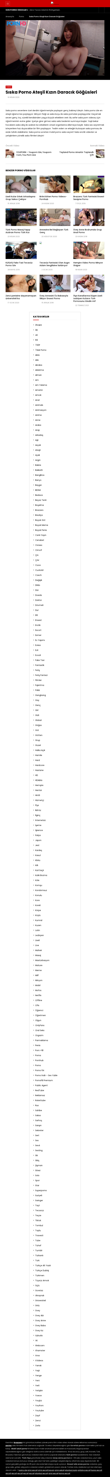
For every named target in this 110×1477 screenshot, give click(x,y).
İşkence (39, 830)
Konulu (38, 895)
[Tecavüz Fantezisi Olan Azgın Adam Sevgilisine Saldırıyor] (55, 250)
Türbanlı (39, 1255)
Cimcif (38, 550)
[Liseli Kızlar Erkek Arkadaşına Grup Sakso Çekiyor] (21, 184)
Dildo (37, 585)
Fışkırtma (39, 685)
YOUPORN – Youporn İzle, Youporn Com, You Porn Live (33, 153)
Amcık (38, 395)
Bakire (38, 465)
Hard (37, 760)
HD (36, 775)
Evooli (38, 655)
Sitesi (37, 1170)
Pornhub (39, 1060)
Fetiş (37, 670)
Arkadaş (39, 435)
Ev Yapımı (40, 640)
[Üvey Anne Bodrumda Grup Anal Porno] (88, 217)
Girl (36, 710)
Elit (36, 615)
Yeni (37, 1380)
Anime (38, 415)
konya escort (64, 1473)
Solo (37, 1175)
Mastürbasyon (42, 960)
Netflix (38, 995)
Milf (37, 975)
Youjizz (38, 1400)
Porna (38, 1055)
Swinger (39, 1200)
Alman (38, 375)
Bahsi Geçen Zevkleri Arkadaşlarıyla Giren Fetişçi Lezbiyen (45, 10)
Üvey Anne (40, 1320)
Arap (37, 430)
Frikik (37, 690)
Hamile (38, 755)
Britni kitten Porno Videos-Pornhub (53, 198)
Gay (37, 700)
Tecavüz (39, 1210)
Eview (38, 645)
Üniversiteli (40, 1300)
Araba (38, 425)
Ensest (38, 620)
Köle (37, 880)
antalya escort (84, 1470)
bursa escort (96, 1470)
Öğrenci (39, 1010)
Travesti (39, 1235)
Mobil (37, 985)
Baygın (38, 485)
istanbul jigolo (71, 1470)
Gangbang (40, 695)
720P (37, 345)
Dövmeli (39, 605)
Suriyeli (38, 1195)
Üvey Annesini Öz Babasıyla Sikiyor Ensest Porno (54, 297)
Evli (36, 650)
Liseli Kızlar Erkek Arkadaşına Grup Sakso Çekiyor (20, 198)
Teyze (38, 1215)
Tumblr (38, 1250)
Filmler (38, 680)
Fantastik (39, 665)
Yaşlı (37, 1370)
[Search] (100, 3)
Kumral (38, 920)
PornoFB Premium (44, 1080)
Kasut (38, 855)
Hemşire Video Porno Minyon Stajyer (88, 264)
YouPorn (39, 1405)
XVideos (39, 1360)
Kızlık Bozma (41, 875)
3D (36, 330)
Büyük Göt (40, 520)
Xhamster (40, 1350)
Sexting (39, 1150)
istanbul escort (41, 1473)
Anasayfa (10, 16)
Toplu (38, 1230)
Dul (36, 610)
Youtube (39, 1410)
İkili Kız (38, 810)
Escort (38, 630)
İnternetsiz (40, 820)
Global (38, 720)
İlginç (37, 815)
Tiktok (38, 1220)
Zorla (37, 1425)
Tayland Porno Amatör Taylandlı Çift (76, 153)
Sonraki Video (97, 145)
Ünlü (37, 1305)
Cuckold (39, 570)
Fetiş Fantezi (41, 675)
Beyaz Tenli (40, 500)
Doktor (38, 600)
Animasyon (40, 410)
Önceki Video (12, 145)
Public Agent (41, 1085)
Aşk (37, 440)
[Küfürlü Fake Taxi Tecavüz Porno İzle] (21, 250)
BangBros (39, 475)
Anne (37, 420)
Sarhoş (38, 1120)
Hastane (39, 770)
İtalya (38, 835)
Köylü (38, 915)
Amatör (39, 390)
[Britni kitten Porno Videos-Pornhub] (55, 184)
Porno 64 (39, 1070)
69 (36, 340)
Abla (37, 355)
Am (37, 380)
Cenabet (39, 540)
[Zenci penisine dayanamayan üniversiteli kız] (21, 283)
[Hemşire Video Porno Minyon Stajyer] (88, 250)
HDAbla (38, 780)
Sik (36, 1155)
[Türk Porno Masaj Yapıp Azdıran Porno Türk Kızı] (21, 217)
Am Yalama (41, 385)
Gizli (37, 715)
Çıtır (37, 560)
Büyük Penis (41, 530)
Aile (37, 360)
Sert (37, 1135)
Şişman (39, 1165)
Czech (38, 575)
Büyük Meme (41, 525)
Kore (37, 900)
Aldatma (39, 370)
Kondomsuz (41, 890)
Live (37, 945)
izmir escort (33, 1470)
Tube (37, 1240)
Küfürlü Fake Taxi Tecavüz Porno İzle (19, 264)
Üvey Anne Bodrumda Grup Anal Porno (87, 231)
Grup (37, 740)
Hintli (37, 795)
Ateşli (38, 450)
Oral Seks (39, 1030)
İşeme (38, 825)
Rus (37, 1105)
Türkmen (39, 1275)
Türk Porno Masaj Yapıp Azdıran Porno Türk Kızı (18, 231)
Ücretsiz (39, 1290)
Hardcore (39, 765)
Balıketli (39, 470)
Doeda (38, 595)
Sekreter (39, 1130)
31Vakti (38, 325)
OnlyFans (39, 1025)
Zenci (38, 1420)
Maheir (38, 950)
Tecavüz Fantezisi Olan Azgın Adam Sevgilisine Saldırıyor (55, 264)
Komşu (38, 885)
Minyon (38, 980)
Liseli (37, 940)
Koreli (38, 905)
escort (8, 1473)
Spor (37, 1180)
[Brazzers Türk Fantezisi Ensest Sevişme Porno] (88, 184)
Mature (38, 965)
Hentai (38, 790)
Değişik (38, 580)
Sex (37, 1140)
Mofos (38, 990)
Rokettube (40, 1100)
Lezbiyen (39, 935)
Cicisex (38, 545)
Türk (37, 1260)
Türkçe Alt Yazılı (43, 1265)
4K (36, 335)
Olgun (38, 1020)
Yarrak (38, 1365)
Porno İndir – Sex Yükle (46, 1075)
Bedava (39, 495)
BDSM (38, 490)
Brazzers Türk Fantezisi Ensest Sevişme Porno (88, 198)
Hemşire (39, 785)
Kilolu (37, 860)
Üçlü (37, 1285)
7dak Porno (40, 350)
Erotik (38, 625)
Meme (38, 970)
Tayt (37, 1205)
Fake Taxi (39, 660)
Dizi (37, 590)
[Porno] (55, 3)
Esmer (38, 635)
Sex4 (37, 1145)
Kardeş (38, 850)
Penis (37, 1045)
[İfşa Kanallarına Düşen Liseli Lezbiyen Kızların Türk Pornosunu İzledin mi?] (88, 283)
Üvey (37, 1310)
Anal (37, 400)
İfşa (37, 805)
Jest (37, 845)
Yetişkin (39, 1390)
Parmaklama (41, 1040)
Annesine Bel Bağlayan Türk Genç (54, 231)
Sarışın (38, 1125)
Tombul (39, 1225)
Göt (37, 730)
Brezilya (39, 515)
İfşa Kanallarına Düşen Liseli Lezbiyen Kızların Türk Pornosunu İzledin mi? (87, 298)
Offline (38, 1000)
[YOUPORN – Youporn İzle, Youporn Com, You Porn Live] (10, 153)
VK (36, 1340)
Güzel (38, 745)
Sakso (38, 1115)
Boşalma (39, 505)
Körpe (38, 910)
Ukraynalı (39, 1295)
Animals (39, 405)
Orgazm (39, 1035)
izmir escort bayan (46, 1470)
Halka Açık (40, 750)
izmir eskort (59, 1470)
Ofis (37, 1005)
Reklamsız (40, 1095)
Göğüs (38, 725)
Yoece (38, 1395)
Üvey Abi (39, 1315)
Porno (21, 16)
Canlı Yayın (40, 535)
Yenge (38, 1375)
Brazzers (39, 510)
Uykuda (39, 1335)
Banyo (38, 480)
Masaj (38, 955)
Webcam (40, 1345)
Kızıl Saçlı (39, 870)
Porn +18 (39, 1050)
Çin (37, 555)
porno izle (23, 1470)
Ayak (37, 455)
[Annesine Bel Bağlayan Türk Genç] (55, 217)
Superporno (41, 1190)
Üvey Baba (40, 1325)
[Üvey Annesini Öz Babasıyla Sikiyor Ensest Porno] (55, 283)
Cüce (38, 565)
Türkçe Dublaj (42, 1270)
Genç (38, 705)
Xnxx (37, 1355)
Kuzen (38, 925)
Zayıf (37, 1415)
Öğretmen (40, 1015)
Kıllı (36, 865)
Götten (38, 735)
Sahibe (38, 1110)
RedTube (39, 1090)
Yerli (37, 1385)
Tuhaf (38, 1245)
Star (37, 1185)
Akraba (38, 365)
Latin (37, 930)
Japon (38, 840)
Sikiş (37, 1160)
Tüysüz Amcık (42, 1280)
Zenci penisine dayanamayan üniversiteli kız (21, 297)
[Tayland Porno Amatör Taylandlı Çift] (100, 153)
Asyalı (38, 445)
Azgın (38, 460)
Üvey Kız (39, 1330)
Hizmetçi (39, 800)
